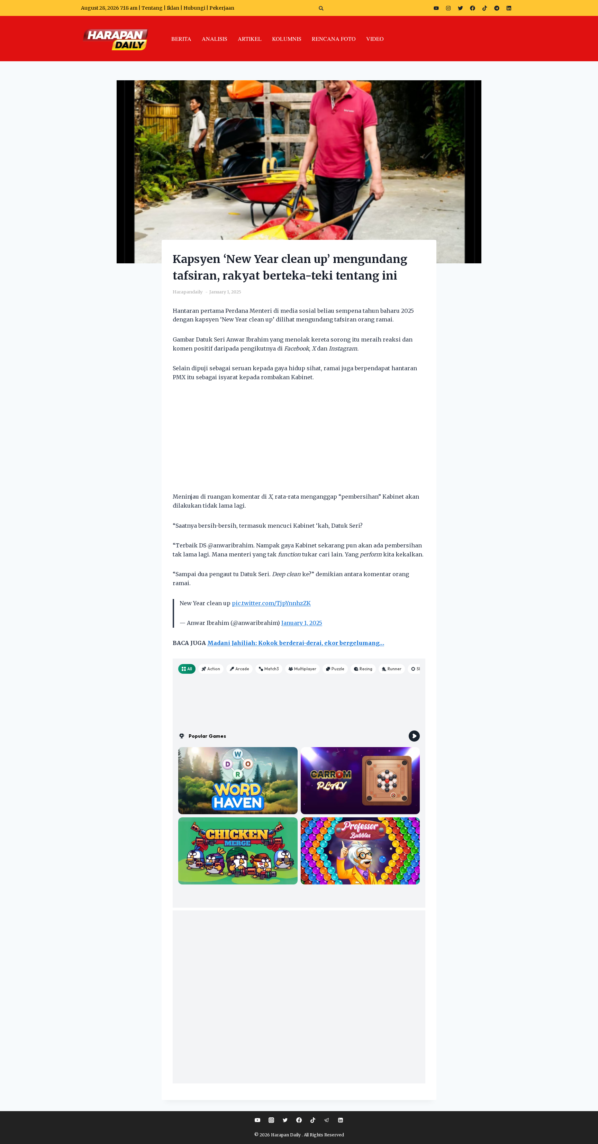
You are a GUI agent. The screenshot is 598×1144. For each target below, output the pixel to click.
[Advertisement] (299, 441)
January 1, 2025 (301, 622)
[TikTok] (312, 1120)
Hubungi (194, 8)
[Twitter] (460, 8)
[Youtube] (436, 8)
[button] (321, 8)
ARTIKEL (250, 38)
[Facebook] (472, 8)
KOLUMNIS (286, 38)
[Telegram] (496, 8)
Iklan (173, 8)
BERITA (181, 38)
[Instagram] (448, 8)
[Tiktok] (484, 8)
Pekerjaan (221, 8)
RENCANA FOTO (334, 38)
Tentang (152, 8)
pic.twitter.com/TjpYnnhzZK (271, 603)
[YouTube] (257, 1120)
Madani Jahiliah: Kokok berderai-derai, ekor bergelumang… (295, 642)
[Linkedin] (340, 1120)
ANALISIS (214, 38)
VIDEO (375, 38)
